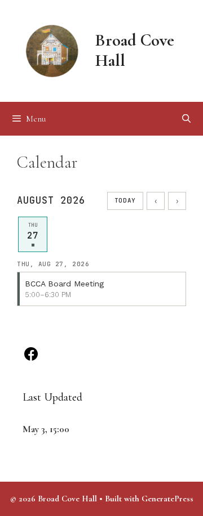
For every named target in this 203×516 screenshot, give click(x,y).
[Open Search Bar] (186, 119)
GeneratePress (167, 498)
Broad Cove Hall (134, 50)
